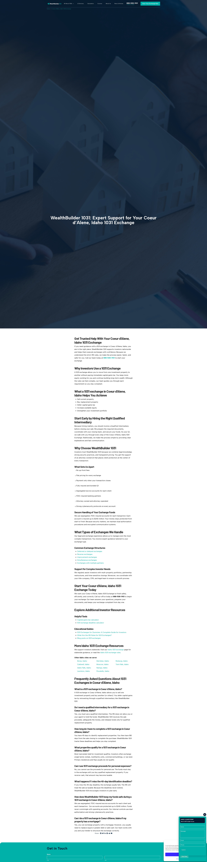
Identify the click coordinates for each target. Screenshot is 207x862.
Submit (184, 850)
